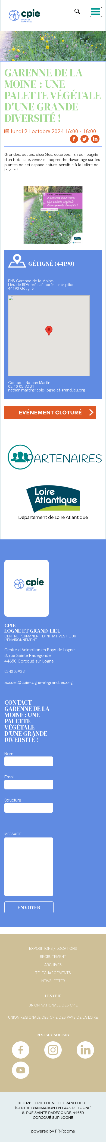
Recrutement (53, 956)
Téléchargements (53, 973)
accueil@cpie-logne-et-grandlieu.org (38, 682)
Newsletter (53, 981)
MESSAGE (12, 834)
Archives (53, 965)
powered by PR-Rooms (53, 1131)
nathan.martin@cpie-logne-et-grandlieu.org (46, 390)
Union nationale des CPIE (53, 1005)
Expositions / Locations (53, 948)
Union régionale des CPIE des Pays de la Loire (53, 1017)
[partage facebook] (74, 139)
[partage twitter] (84, 139)
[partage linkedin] (95, 139)
